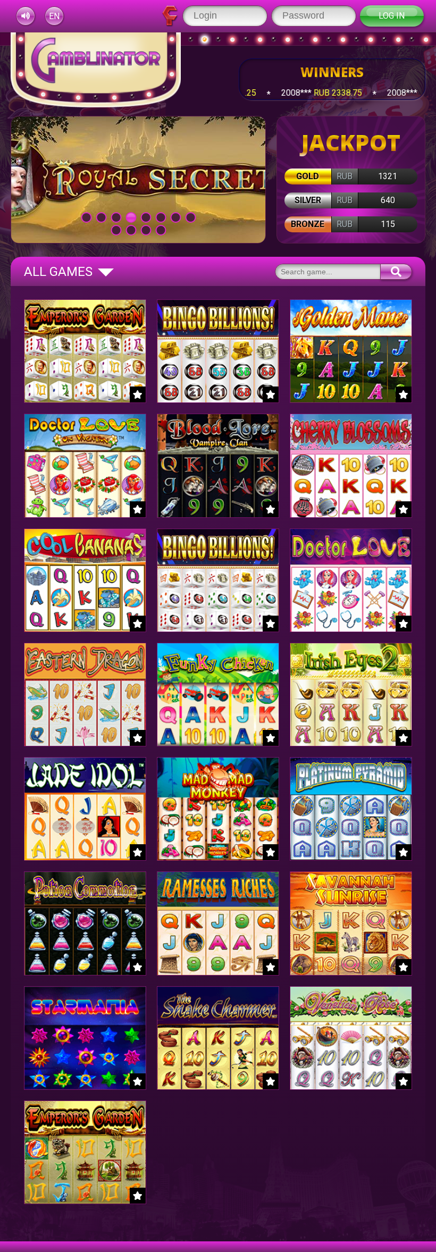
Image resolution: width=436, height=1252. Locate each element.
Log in (392, 16)
